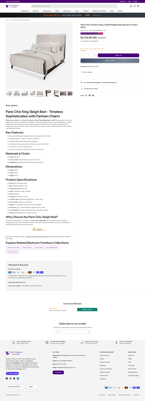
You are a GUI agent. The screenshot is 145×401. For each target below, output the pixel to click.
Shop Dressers (27, 247)
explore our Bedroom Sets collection (37, 236)
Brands (120, 11)
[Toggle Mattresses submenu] (72, 11)
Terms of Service (112, 395)
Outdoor (86, 11)
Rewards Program (133, 375)
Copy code (97, 15)
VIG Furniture (104, 375)
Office (57, 11)
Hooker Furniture (105, 372)
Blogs (130, 359)
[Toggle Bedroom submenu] (40, 11)
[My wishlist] (134, 6)
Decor (77, 11)
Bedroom (36, 11)
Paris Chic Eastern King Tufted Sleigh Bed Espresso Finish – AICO (20, 20)
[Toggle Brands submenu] (124, 11)
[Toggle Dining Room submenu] (52, 11)
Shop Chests (39, 247)
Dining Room (47, 11)
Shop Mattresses (12, 252)
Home (7, 20)
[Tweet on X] (86, 95)
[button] (138, 6)
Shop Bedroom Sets (13, 247)
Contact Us (58, 372)
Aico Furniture (84, 30)
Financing (123, 1)
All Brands (103, 379)
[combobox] (74, 6)
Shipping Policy (133, 372)
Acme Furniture (104, 355)
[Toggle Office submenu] (61, 11)
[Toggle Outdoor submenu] (90, 11)
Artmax (102, 359)
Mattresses (67, 11)
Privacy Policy (102, 395)
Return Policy (132, 369)
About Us (131, 355)
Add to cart (118, 55)
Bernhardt (103, 365)
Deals (112, 11)
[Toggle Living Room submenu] (30, 11)
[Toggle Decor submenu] (80, 11)
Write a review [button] (87, 309)
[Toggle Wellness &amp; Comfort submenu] (107, 11)
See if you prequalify (14, 286)
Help (129, 1)
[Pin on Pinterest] (93, 95)
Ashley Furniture (105, 362)
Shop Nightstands (51, 247)
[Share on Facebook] (89, 95)
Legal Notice (136, 395)
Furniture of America (106, 369)
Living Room (25, 11)
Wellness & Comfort (99, 11)
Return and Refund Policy (125, 395)
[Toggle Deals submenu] (115, 11)
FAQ (129, 362)
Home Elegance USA (14, 395)
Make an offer (109, 61)
